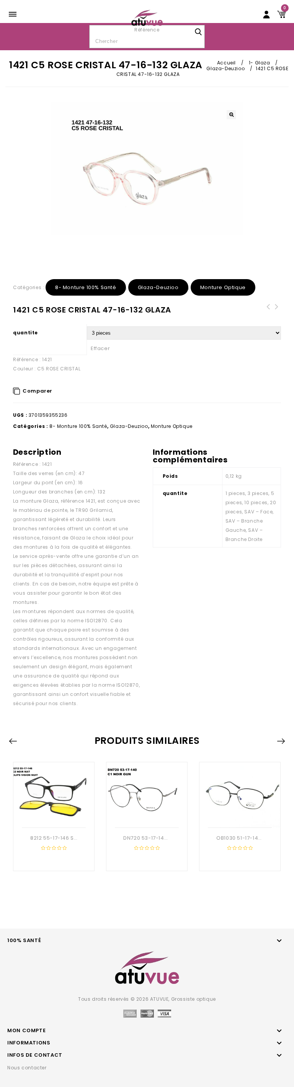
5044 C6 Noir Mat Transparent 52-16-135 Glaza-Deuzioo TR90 (268, 316)
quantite (25, 332)
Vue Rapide (52, 815)
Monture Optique (223, 287)
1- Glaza (259, 62)
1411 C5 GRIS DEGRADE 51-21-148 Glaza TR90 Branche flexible (277, 316)
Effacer (100, 348)
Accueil (226, 62)
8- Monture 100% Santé (85, 287)
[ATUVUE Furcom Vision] (147, 17)
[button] (231, 114)
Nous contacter (26, 1067)
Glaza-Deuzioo (225, 68)
